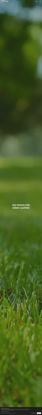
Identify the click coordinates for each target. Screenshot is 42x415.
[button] (39, 1)
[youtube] (36, 1)
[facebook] (35, 1)
